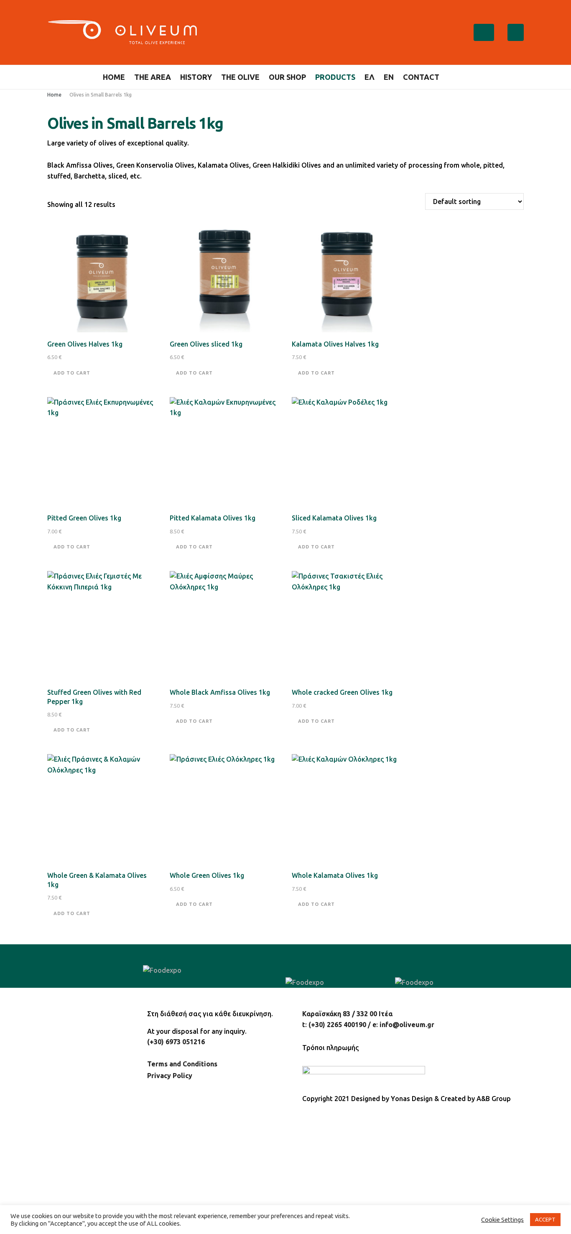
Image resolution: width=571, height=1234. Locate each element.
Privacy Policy (169, 1075)
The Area (152, 77)
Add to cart (72, 372)
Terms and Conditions (182, 1064)
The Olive (240, 77)
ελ (370, 77)
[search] (465, 77)
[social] (481, 32)
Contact (421, 77)
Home (114, 77)
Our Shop (287, 77)
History (196, 77)
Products (335, 77)
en (389, 77)
